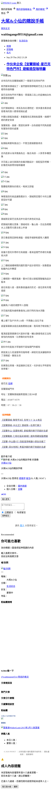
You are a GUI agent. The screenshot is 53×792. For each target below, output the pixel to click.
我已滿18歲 (6, 787)
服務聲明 (29, 754)
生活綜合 (23, 41)
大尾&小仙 (6, 463)
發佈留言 (5, 516)
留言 (28, 478)
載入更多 (5, 499)
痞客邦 (22, 478)
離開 (15, 787)
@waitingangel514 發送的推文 (15, 677)
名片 (9, 53)
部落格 (10, 49)
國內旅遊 (22, 486)
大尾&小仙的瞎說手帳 (22, 21)
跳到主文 (5, 28)
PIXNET (13, 752)
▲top (3, 494)
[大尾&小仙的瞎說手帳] (2, 718)
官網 (10, 383)
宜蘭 (20, 489)
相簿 (9, 46)
